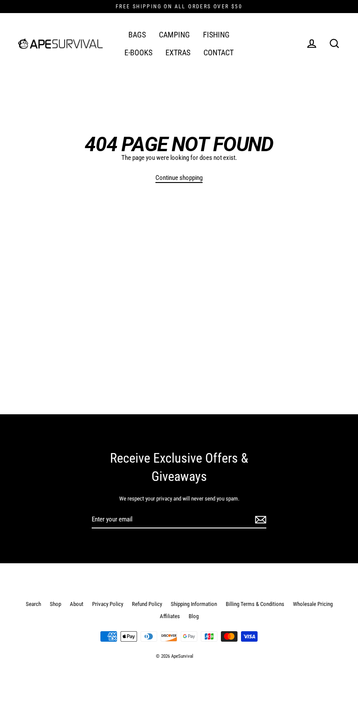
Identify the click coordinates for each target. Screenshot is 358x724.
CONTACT (218, 52)
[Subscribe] (259, 519)
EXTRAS (177, 52)
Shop (55, 604)
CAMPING (174, 34)
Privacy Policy (107, 604)
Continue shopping (179, 178)
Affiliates (170, 616)
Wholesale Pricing (313, 604)
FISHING (216, 34)
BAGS (137, 34)
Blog (194, 616)
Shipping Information (194, 604)
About (76, 604)
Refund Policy (147, 604)
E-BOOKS (138, 52)
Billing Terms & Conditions (255, 604)
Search (33, 604)
